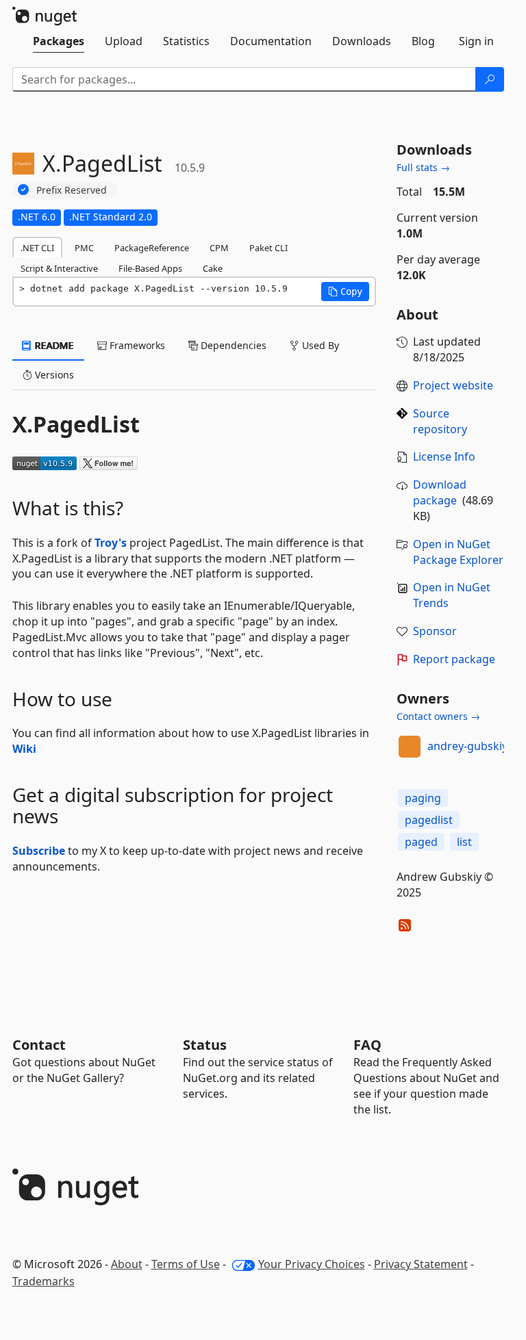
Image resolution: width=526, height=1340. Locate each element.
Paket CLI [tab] (268, 248)
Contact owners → (438, 716)
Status (205, 1044)
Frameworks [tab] (136, 345)
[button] (345, 291)
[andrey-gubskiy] (409, 746)
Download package (439, 492)
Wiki (24, 748)
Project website (453, 385)
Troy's (111, 542)
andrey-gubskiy (467, 745)
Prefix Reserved (71, 189)
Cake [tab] (213, 268)
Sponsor (435, 631)
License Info (444, 456)
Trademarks (43, 1281)
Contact (39, 1044)
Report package (454, 659)
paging (423, 798)
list (464, 841)
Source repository (440, 421)
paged (421, 841)
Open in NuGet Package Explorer (458, 552)
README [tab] (53, 345)
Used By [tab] (319, 345)
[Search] (489, 79)
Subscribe (38, 850)
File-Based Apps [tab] (150, 268)
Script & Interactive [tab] (59, 268)
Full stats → (423, 167)
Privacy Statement (421, 1264)
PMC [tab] (84, 248)
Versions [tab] (53, 374)
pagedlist (429, 819)
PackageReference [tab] (151, 248)
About (126, 1264)
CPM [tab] (219, 248)
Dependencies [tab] (232, 345)
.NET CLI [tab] (37, 248)
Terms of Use (185, 1264)
